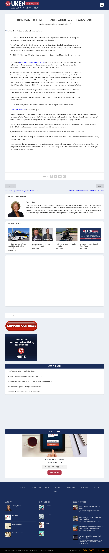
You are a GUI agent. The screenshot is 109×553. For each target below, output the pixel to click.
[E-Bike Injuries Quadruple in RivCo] (66, 234)
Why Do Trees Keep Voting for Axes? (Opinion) (25, 376)
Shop (54, 491)
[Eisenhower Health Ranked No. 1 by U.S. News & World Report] (75, 528)
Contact (49, 514)
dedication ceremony (18, 110)
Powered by (75, 550)
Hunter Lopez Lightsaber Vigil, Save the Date (24, 387)
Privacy (34, 550)
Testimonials (17, 524)
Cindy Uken (49, 24)
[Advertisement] (90, 68)
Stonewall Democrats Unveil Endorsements (24, 392)
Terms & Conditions (47, 550)
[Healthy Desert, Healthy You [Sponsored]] (43, 234)
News (47, 487)
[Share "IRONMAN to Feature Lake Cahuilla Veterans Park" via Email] (60, 176)
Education (36, 487)
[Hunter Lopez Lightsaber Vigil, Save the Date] (75, 537)
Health (23, 487)
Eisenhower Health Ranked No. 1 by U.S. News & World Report (30, 381)
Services (48, 506)
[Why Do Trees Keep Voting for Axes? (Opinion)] (75, 518)
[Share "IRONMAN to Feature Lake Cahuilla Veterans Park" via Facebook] (51, 176)
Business (58, 487)
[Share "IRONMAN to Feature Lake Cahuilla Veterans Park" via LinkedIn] (56, 176)
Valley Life (67, 24)
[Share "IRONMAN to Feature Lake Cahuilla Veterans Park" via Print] (64, 176)
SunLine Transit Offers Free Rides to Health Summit (17, 246)
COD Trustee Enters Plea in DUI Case (21, 371)
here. (27, 139)
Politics (11, 487)
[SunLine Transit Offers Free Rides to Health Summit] (18, 234)
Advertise (49, 532)
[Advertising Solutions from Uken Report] (91, 234)
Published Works (18, 533)
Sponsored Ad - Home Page (90, 542)
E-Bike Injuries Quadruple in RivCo (66, 245)
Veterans (85, 487)
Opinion (97, 487)
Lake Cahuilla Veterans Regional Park (32, 62)
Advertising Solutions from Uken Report (90, 245)
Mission (15, 515)
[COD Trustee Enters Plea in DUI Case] (75, 507)
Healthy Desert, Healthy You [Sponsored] (41, 245)
